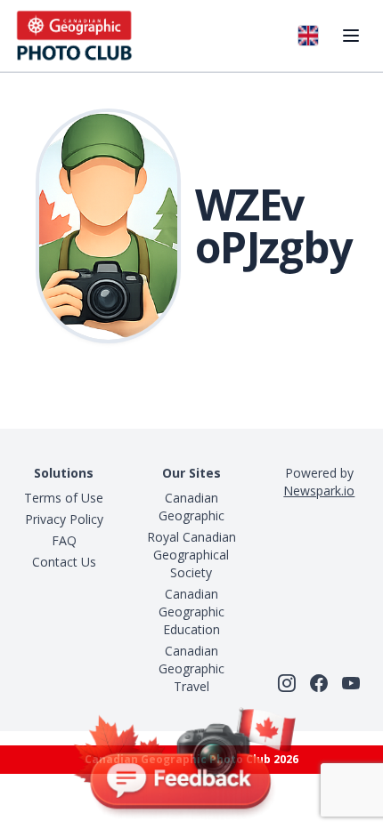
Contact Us (64, 561)
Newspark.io (318, 490)
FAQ (64, 540)
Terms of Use (63, 497)
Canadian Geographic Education (191, 611)
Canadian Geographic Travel (191, 668)
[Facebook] (319, 683)
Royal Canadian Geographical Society (191, 554)
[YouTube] (351, 683)
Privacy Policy (64, 519)
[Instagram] (287, 683)
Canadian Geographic (191, 506)
